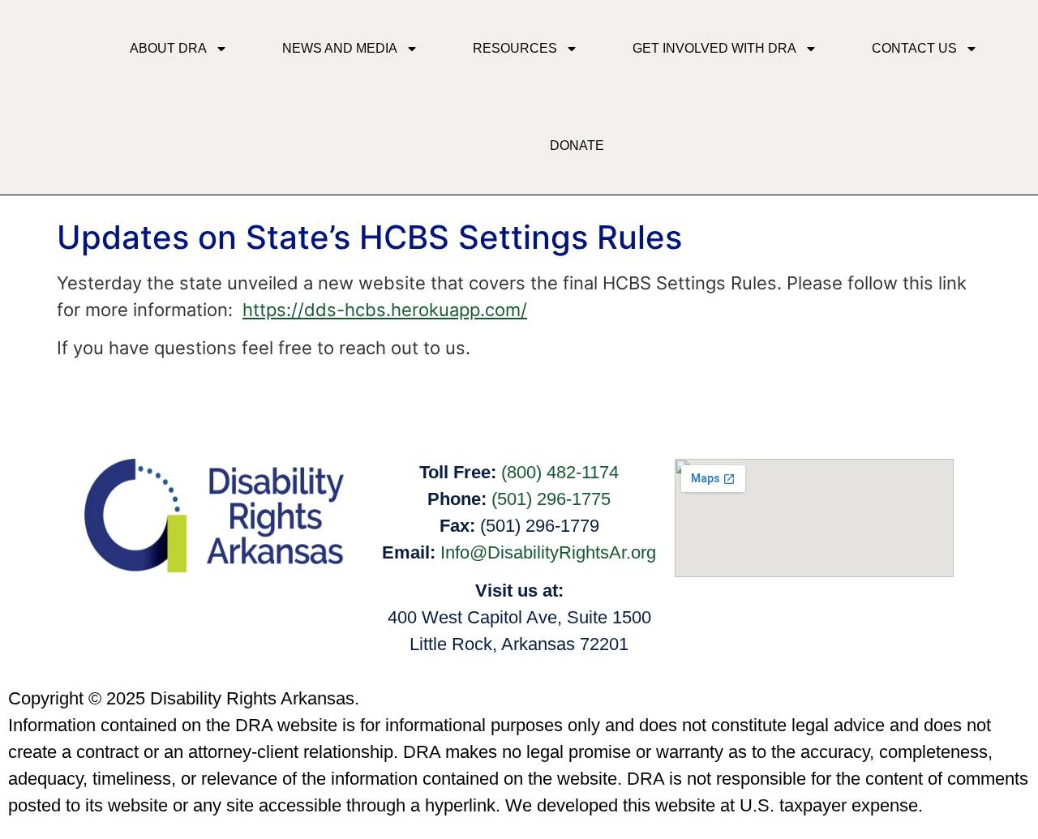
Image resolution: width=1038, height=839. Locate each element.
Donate (577, 145)
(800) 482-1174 (560, 472)
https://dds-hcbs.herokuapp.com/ (384, 309)
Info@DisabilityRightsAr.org (548, 552)
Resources (515, 48)
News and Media (339, 48)
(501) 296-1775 (551, 499)
